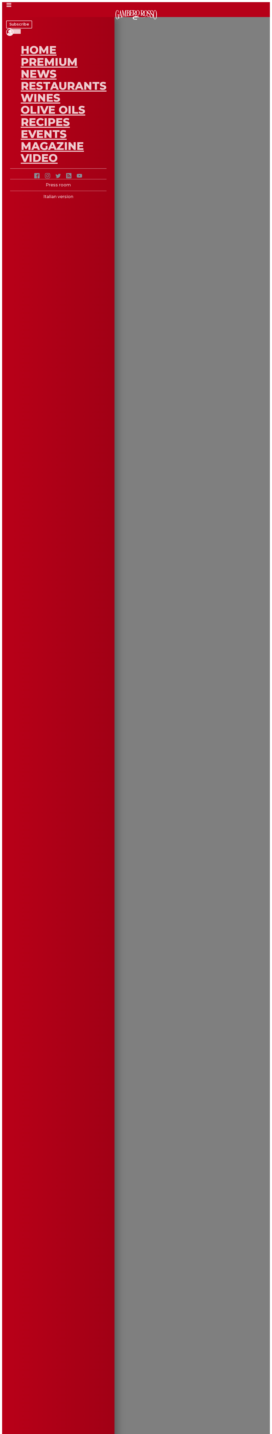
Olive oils (53, 109)
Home (39, 49)
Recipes (45, 122)
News (39, 73)
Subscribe (19, 24)
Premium (49, 61)
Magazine (52, 146)
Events (44, 134)
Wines (40, 97)
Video (39, 158)
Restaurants (64, 85)
